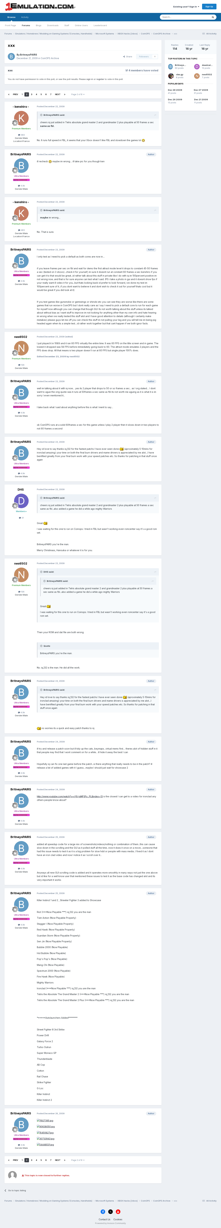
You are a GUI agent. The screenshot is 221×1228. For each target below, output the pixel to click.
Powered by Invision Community (110, 1223)
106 (22, 365)
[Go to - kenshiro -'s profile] (21, 118)
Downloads (53, 25)
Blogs (38, 25)
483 (22, 135)
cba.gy (179, 74)
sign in (89, 79)
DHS (21, 489)
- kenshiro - (21, 106)
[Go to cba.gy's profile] (171, 76)
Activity (24, 17)
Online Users (81, 25)
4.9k (22, 185)
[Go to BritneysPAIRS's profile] (11, 56)
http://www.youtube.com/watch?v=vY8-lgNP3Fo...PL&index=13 (70, 796)
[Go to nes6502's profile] (21, 348)
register (100, 79)
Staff (66, 25)
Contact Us (104, 1219)
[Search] (212, 17)
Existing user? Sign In (185, 6)
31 (22, 517)
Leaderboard (100, 25)
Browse (11, 17)
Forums (26, 25)
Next (58, 94)
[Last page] (64, 94)
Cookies (117, 1219)
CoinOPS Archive (50, 58)
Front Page (10, 25)
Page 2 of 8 (77, 94)
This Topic (200, 17)
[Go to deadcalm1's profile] (197, 66)
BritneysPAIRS (28, 54)
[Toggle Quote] (41, 115)
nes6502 (20, 337)
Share (128, 56)
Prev (15, 94)
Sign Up (209, 6)
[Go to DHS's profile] (21, 501)
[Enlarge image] (143, 140)
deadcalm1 (207, 65)
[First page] (8, 94)
